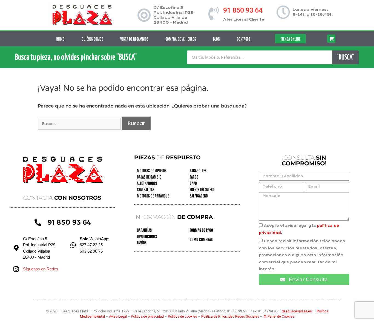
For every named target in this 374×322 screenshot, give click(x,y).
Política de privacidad (148, 316)
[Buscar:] (80, 123)
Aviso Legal (118, 316)
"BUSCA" (345, 57)
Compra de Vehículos (180, 38)
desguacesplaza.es (297, 311)
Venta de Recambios (134, 38)
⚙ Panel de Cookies (278, 316)
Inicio (60, 38)
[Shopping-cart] (331, 39)
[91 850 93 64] (213, 13)
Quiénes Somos (92, 38)
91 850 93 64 (243, 10)
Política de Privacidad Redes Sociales (230, 316)
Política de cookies (182, 316)
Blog (216, 38)
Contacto (243, 38)
